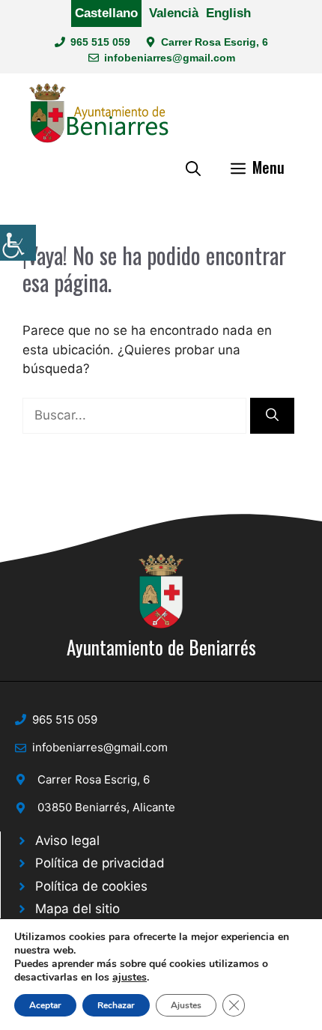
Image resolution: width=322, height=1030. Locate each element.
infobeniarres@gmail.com (169, 58)
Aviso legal (67, 840)
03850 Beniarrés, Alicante (106, 807)
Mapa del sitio (77, 908)
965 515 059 (100, 42)
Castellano (106, 13)
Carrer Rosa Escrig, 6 (214, 42)
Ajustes (186, 1005)
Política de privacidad (100, 862)
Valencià (173, 13)
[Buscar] (272, 416)
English (228, 13)
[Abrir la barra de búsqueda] (193, 167)
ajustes (129, 977)
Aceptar (45, 1005)
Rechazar (116, 1005)
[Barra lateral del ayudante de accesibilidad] (18, 243)
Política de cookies (91, 886)
